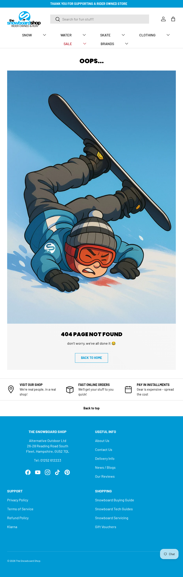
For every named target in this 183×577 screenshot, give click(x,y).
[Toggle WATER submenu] (84, 34)
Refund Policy (18, 518)
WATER (66, 35)
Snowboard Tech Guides (114, 509)
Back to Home (91, 358)
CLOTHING (147, 35)
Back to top (91, 408)
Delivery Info (104, 458)
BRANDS (107, 44)
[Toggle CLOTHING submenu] (168, 34)
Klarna (12, 527)
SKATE (105, 35)
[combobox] (99, 19)
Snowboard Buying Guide (114, 500)
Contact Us (103, 449)
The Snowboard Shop (28, 560)
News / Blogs (105, 467)
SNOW (27, 35)
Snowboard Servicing (111, 518)
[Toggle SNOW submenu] (44, 34)
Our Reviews (105, 476)
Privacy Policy (17, 500)
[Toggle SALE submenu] (84, 43)
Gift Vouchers (105, 527)
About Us (102, 440)
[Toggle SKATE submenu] (123, 34)
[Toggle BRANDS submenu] (126, 43)
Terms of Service (20, 509)
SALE (68, 44)
